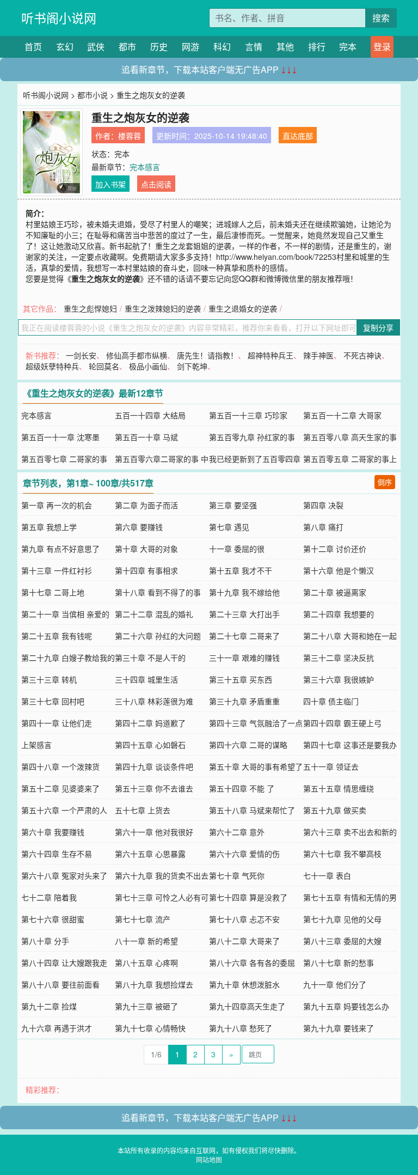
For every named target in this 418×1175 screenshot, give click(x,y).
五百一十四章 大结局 (150, 415)
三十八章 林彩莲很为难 (154, 701)
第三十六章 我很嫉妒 (338, 679)
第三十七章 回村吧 (52, 701)
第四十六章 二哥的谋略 (248, 744)
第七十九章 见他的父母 (342, 919)
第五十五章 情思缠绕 (338, 788)
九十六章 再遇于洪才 (56, 1027)
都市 (127, 46)
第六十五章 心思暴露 (150, 853)
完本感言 (145, 166)
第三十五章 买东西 (240, 679)
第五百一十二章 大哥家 (342, 415)
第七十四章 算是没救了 (248, 897)
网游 (190, 46)
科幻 (222, 46)
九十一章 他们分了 (334, 984)
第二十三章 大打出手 (244, 613)
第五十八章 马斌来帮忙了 (252, 810)
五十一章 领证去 (331, 766)
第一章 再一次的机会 (56, 505)
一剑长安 (81, 355)
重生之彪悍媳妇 (90, 308)
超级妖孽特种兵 (52, 366)
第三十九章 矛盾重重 (244, 701)
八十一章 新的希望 (146, 940)
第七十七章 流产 (142, 919)
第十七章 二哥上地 (52, 592)
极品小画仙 (148, 366)
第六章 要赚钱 (139, 526)
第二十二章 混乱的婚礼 (154, 613)
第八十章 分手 (45, 940)
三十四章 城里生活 (146, 679)
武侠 (95, 46)
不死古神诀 (362, 355)
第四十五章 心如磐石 (150, 744)
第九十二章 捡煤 (49, 1006)
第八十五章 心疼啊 (146, 962)
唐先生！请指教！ (207, 355)
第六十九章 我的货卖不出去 (161, 875)
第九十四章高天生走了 (247, 1006)
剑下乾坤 (192, 366)
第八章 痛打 (323, 526)
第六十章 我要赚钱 (52, 831)
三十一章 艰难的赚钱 (244, 657)
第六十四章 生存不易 (56, 853)
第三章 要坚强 (233, 505)
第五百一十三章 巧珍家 (248, 415)
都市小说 (92, 94)
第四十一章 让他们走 (56, 722)
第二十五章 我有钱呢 (56, 635)
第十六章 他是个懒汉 (338, 570)
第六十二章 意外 (237, 831)
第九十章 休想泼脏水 (244, 984)
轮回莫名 (104, 366)
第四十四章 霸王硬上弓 (342, 722)
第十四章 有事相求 (146, 570)
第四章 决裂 (323, 505)
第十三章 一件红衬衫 (56, 570)
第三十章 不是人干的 (150, 657)
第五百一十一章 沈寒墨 (60, 436)
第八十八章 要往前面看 (60, 984)
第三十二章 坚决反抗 (338, 657)
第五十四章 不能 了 (241, 788)
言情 (253, 46)
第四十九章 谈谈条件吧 (154, 766)
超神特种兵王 (270, 355)
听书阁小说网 (58, 18)
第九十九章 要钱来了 (338, 1027)
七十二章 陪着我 (49, 897)
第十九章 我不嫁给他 (244, 592)
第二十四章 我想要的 (338, 613)
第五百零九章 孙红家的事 (252, 436)
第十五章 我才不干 (240, 570)
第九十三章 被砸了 (146, 1006)
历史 (159, 46)
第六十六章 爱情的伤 (244, 853)
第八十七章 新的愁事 (338, 962)
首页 (33, 46)
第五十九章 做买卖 (334, 810)
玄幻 (64, 46)
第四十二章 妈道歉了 (150, 722)
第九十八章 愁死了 (240, 1027)
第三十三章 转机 (49, 679)
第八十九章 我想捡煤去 (154, 984)
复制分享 (378, 327)
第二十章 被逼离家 (334, 592)
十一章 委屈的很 (237, 548)
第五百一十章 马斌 (146, 436)
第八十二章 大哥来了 (244, 940)
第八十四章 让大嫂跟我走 (64, 962)
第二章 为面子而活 (146, 505)
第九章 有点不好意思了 (60, 548)
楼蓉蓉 (129, 135)
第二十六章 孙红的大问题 (158, 635)
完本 (347, 46)
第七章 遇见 (229, 526)
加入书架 (110, 184)
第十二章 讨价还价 (334, 548)
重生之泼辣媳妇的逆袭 (163, 308)
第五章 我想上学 (49, 526)
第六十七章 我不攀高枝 (342, 853)
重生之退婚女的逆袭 (242, 308)
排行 (316, 46)
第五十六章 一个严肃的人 (64, 810)
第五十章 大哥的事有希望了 (256, 766)
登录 (382, 46)
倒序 (385, 482)
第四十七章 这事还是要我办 (350, 744)
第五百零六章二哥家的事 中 (161, 458)
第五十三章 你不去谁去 (154, 788)
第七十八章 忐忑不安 (244, 919)
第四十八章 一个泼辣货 (60, 766)
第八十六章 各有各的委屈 (252, 962)
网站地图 (209, 1159)
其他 (285, 46)
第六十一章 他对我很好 (154, 831)
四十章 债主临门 (331, 701)
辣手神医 (318, 355)
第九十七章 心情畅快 (150, 1027)
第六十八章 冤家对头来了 (64, 875)
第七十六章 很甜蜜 (52, 919)
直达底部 (297, 135)
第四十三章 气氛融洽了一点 (256, 722)
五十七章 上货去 (142, 810)
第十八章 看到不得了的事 (158, 592)
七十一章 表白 (327, 875)
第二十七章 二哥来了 (244, 635)
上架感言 (36, 744)
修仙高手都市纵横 (136, 355)
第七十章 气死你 (237, 875)
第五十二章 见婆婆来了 (60, 788)
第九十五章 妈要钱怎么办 (346, 1006)
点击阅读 (156, 184)
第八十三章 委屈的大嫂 (342, 940)
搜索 (381, 17)
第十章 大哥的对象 (146, 548)
